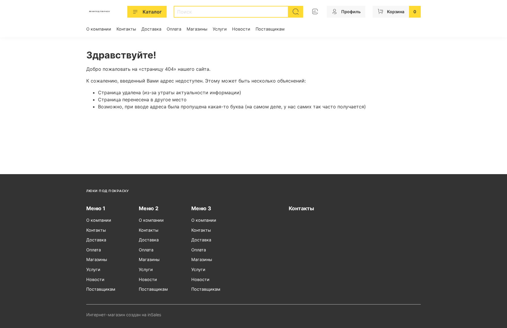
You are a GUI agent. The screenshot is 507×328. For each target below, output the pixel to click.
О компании (98, 28)
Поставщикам (270, 28)
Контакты (126, 28)
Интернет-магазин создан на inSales (123, 314)
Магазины (197, 28)
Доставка (151, 28)
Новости (241, 28)
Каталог (152, 12)
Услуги (220, 28)
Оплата (174, 28)
